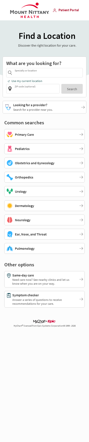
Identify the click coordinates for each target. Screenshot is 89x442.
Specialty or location (26, 70)
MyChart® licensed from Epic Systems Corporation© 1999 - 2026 (45, 325)
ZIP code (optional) (25, 86)
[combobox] (48, 72)
